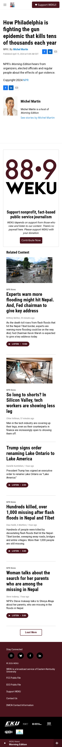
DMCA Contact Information (20, 705)
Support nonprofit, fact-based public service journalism (31, 214)
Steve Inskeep (12, 596)
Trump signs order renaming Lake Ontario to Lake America (30, 453)
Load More (31, 632)
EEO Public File (13, 685)
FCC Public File (13, 678)
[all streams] (58, 743)
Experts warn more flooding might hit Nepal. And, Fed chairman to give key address (30, 302)
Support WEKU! (47, 4)
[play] (5, 743)
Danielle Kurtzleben (15, 466)
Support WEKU (13, 691)
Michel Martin (20, 49)
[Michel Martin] (10, 106)
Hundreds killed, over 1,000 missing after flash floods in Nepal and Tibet (30, 512)
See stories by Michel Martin (38, 117)
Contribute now (31, 240)
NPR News (11, 289)
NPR (26, 80)
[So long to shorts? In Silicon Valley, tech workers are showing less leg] (29, 370)
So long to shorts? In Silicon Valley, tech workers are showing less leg (30, 403)
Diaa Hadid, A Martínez (16, 525)
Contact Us (11, 698)
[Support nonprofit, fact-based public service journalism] (31, 177)
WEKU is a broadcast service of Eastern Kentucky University (30, 670)
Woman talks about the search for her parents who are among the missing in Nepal (28, 581)
